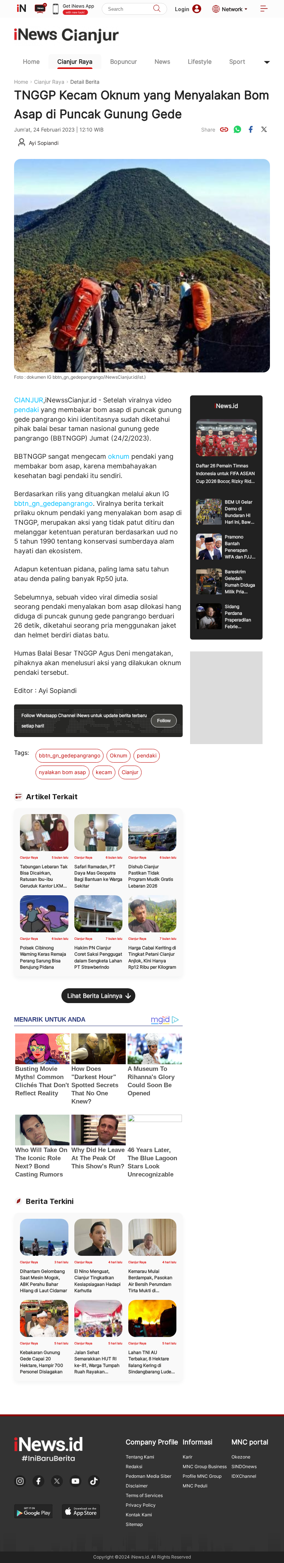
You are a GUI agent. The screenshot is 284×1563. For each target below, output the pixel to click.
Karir (187, 1457)
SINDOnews (244, 1466)
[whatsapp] (237, 129)
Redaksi (134, 1466)
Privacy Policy (141, 1505)
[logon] (21, 9)
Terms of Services (144, 1495)
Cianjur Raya (74, 61)
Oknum (118, 755)
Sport (237, 61)
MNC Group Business (205, 1466)
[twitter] (264, 129)
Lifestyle (200, 61)
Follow (163, 720)
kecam (104, 772)
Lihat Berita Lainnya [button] (94, 995)
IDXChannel (243, 1476)
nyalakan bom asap (62, 772)
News (162, 61)
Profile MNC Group (202, 1476)
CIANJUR (28, 400)
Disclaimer (137, 1486)
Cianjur (130, 772)
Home (31, 61)
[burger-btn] (264, 9)
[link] (224, 129)
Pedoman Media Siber (148, 1476)
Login (182, 9)
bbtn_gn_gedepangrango (53, 503)
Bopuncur (123, 61)
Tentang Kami (140, 1457)
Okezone (240, 1457)
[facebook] (251, 129)
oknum (118, 456)
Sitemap (134, 1524)
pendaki (26, 410)
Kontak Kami (139, 1514)
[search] (156, 9)
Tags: (21, 752)
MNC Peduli (195, 1486)
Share (208, 129)
